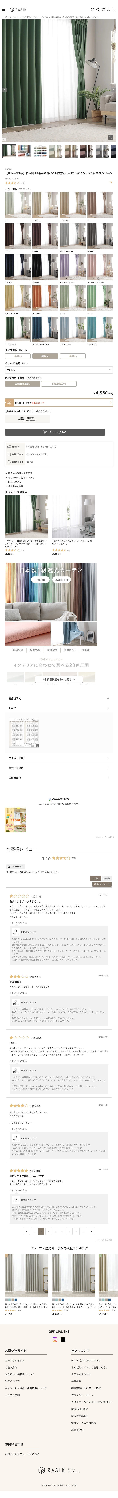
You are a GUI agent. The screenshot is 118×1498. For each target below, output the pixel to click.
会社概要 (76, 1381)
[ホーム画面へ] (6, 17)
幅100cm (18, 356)
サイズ (12, 708)
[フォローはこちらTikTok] (63, 1339)
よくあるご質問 (15, 485)
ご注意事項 (15, 777)
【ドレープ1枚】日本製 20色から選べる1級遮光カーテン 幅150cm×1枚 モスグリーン (69, 17)
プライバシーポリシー (83, 1395)
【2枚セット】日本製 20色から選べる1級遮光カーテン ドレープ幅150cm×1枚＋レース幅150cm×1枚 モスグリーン (26, 544)
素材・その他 (16, 768)
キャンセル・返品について (21, 477)
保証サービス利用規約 (83, 1422)
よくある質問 (12, 1395)
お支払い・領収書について (19, 1374)
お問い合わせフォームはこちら (22, 1454)
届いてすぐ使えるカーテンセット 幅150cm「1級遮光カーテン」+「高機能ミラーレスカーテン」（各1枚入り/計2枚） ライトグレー (73, 1305)
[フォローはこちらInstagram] (55, 1339)
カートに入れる (58, 432)
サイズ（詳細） (17, 758)
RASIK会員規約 (79, 1416)
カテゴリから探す (15, 1360)
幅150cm (45, 356)
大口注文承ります (81, 1374)
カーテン (13, 17)
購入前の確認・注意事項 (20, 473)
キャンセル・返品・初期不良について (26, 1388)
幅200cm (73, 356)
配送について (14, 481)
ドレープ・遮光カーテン (28, 17)
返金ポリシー (78, 1429)
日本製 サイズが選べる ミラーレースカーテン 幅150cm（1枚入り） (72, 542)
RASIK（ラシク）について (85, 1360)
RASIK (8, 169)
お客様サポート (29, 872)
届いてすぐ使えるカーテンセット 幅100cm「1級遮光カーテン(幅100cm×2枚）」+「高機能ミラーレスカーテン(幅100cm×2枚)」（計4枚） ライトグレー (26, 1305)
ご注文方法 (11, 1367)
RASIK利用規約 (79, 1409)
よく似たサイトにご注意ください (89, 1367)
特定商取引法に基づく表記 (86, 1388)
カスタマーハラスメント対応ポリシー (92, 1402)
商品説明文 (15, 698)
